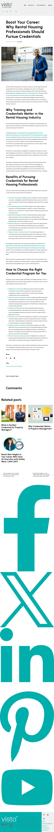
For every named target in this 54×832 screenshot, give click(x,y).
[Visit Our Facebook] (27, 571)
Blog (25, 5)
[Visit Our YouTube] (27, 811)
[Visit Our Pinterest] (27, 762)
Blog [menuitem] (43, 821)
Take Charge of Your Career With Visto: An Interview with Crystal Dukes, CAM (11, 475)
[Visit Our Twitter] (27, 627)
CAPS (13, 366)
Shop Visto (30, 5)
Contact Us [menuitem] (45, 830)
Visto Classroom (41, 5)
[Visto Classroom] (45, 5)
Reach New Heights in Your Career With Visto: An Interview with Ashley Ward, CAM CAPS (41, 475)
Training (10, 366)
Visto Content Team (10, 41)
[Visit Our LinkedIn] (27, 689)
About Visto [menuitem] (45, 828)
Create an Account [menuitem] (47, 823)
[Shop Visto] (34, 5)
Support (50, 5)
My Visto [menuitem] (44, 825)
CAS (7, 366)
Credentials (19, 366)
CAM (16, 366)
